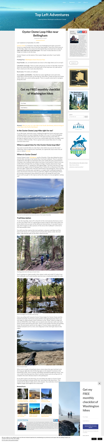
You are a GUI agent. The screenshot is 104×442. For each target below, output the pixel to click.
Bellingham (33, 157)
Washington (72, 2)
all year (28, 151)
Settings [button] (94, 438)
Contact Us (73, 63)
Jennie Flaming (23, 420)
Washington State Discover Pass (35, 59)
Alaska (64, 2)
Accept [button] (99, 438)
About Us (85, 2)
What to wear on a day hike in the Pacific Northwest (37, 125)
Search (70, 114)
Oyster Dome (21, 45)
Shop (79, 2)
